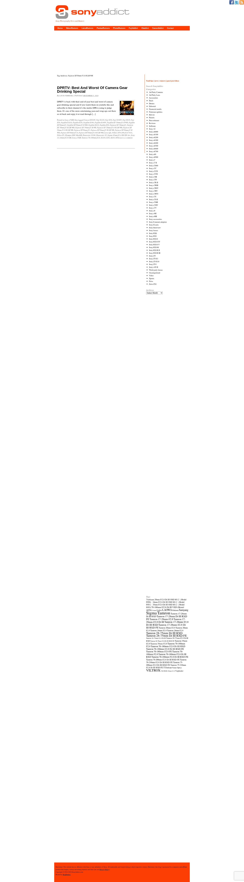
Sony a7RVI (153, 193)
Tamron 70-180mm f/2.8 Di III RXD (168, 646)
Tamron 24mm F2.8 (175, 630)
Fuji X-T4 (108, 120)
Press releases (154, 120)
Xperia (151, 278)
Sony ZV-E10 (154, 261)
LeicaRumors (87, 28)
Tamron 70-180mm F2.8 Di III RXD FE (170, 656)
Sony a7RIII (153, 185)
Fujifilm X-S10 (66, 122)
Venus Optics (177, 667)
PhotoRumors (119, 28)
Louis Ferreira (66, 96)
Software (152, 126)
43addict (145, 28)
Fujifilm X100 (88, 122)
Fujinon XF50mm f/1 (82, 130)
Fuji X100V (117, 120)
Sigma (151, 613)
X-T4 (108, 137)
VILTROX (153, 670)
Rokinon (175, 610)
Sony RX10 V (154, 244)
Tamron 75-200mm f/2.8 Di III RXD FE (164, 663)
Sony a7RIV (153, 188)
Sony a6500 (153, 145)
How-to (152, 114)
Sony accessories (155, 219)
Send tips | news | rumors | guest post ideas (162, 80)
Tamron (163, 613)
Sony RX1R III (154, 253)
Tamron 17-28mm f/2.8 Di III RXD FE (166, 626)
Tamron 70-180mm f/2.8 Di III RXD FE (165, 648)
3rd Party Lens (154, 95)
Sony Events (154, 224)
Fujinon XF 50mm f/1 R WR (85, 127)
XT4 (117, 137)
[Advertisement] (122, 52)
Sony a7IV (153, 179)
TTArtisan (167, 667)
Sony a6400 (153, 143)
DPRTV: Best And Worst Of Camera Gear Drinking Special (92, 90)
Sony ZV (152, 255)
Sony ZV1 (153, 264)
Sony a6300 (153, 140)
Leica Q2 (107, 132)
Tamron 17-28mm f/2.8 (161, 619)
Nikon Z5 (60, 135)
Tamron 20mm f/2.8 (167, 627)
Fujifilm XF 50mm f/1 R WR (117, 122)
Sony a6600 (153, 148)
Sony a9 (152, 210)
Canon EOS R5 (89, 120)
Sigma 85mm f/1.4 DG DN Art (119, 135)
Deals (151, 100)
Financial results (155, 109)
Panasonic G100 (89, 135)
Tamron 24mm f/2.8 (158, 630)
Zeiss (151, 281)
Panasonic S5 (101, 135)
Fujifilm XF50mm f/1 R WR (77, 125)
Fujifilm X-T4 (77, 122)
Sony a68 (152, 154)
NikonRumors (72, 28)
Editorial (152, 106)
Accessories (153, 97)
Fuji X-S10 (100, 120)
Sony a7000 (153, 165)
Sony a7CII (153, 171)
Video (151, 275)
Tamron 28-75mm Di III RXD (164, 633)
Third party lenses (156, 270)
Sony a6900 (153, 157)
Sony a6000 (153, 131)
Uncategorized (154, 272)
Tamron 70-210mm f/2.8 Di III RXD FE (166, 661)
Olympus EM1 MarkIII (73, 135)
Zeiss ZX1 (153, 284)
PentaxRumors (103, 28)
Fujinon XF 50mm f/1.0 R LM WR (109, 127)
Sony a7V (152, 208)
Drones (151, 103)
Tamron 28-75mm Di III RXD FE (166, 635)
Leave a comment (126, 137)
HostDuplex (66, 874)
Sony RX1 (153, 236)
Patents (151, 117)
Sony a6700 (153, 151)
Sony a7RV (153, 191)
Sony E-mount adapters (158, 222)
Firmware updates (155, 112)
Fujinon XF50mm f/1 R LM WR (102, 130)
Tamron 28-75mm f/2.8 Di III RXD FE (162, 641)
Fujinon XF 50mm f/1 (118, 125)
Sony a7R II (153, 182)
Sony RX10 (153, 239)
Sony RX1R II (154, 250)
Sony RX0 (153, 233)
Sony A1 (152, 129)
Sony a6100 (153, 134)
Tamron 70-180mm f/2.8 (91, 137)
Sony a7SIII (69, 120)
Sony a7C (152, 168)
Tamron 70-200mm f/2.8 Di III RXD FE (163, 659)
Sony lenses (153, 230)
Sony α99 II (153, 267)
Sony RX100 (154, 247)
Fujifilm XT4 (104, 125)
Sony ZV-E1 (153, 258)
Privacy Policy (104, 869)
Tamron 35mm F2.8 (158, 643)
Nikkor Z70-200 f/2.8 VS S (122, 132)
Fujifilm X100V (100, 122)
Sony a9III (153, 216)
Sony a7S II (153, 199)
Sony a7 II (153, 162)
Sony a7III (153, 176)
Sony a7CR (153, 174)
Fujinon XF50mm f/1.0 (69, 132)
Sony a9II (152, 213)
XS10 (113, 137)
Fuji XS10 (126, 120)
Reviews (152, 123)
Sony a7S (152, 196)
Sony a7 (152, 160)
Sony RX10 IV (154, 241)
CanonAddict (158, 28)
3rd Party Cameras (156, 92)
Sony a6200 (153, 137)
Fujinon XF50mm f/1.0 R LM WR (91, 132)
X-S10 (103, 137)
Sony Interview (155, 227)
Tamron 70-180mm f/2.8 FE (159, 651)
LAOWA (167, 610)
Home (60, 28)
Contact (170, 28)
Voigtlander (179, 671)
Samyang (183, 610)
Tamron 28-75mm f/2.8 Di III (156, 638)
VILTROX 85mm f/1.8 (168, 671)
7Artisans (150, 599)
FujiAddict (133, 28)
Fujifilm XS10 (93, 125)
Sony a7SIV (153, 205)
